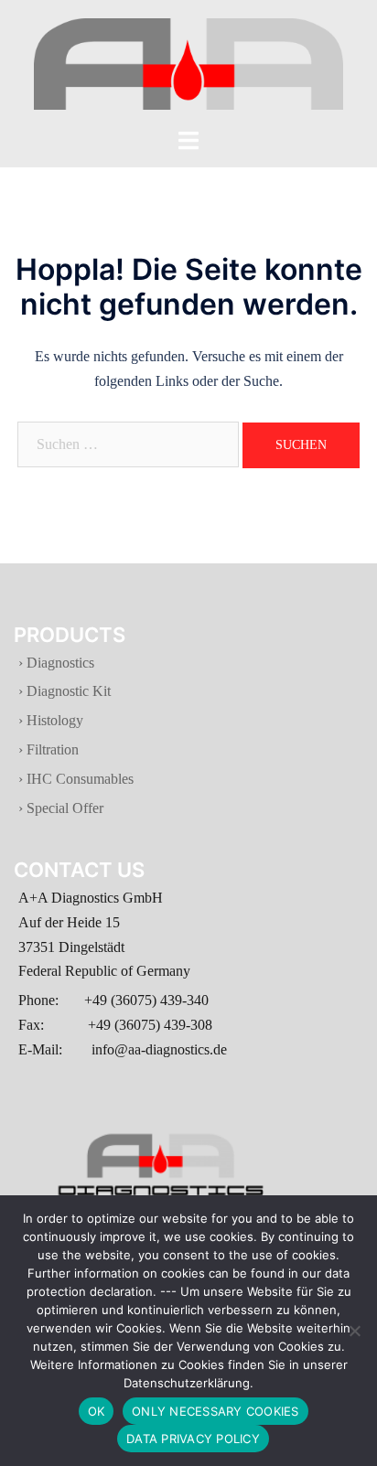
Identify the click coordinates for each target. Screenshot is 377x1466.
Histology (53, 720)
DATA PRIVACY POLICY (193, 1438)
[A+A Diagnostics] (188, 62)
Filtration (51, 749)
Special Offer (63, 808)
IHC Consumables (78, 779)
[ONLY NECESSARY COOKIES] (354, 1331)
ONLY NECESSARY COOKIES (215, 1411)
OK (96, 1411)
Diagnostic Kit (67, 691)
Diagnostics (60, 662)
